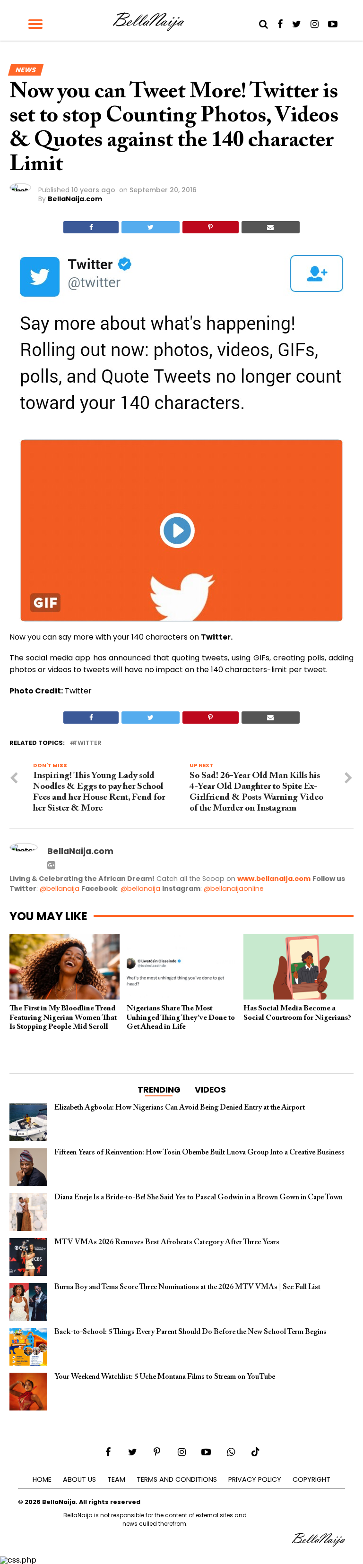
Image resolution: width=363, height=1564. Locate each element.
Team (116, 1479)
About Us (79, 1479)
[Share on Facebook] (91, 227)
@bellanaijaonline (234, 888)
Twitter (87, 743)
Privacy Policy (254, 1479)
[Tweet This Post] (150, 227)
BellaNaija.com (75, 199)
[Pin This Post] (210, 227)
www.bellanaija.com (274, 878)
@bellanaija (59, 888)
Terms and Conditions (177, 1479)
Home (42, 1479)
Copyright (311, 1479)
